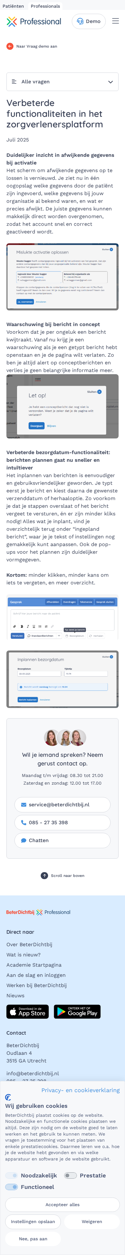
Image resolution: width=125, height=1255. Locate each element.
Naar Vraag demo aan (36, 46)
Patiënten (14, 6)
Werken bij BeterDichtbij (36, 985)
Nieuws (15, 996)
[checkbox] (11, 1175)
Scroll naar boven (67, 875)
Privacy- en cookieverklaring (80, 1090)
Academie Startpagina (34, 965)
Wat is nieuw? (23, 955)
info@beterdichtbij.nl (32, 1073)
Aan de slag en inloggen (36, 975)
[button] (62, 82)
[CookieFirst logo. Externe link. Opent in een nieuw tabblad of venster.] (8, 1097)
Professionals (45, 6)
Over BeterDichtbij (29, 944)
